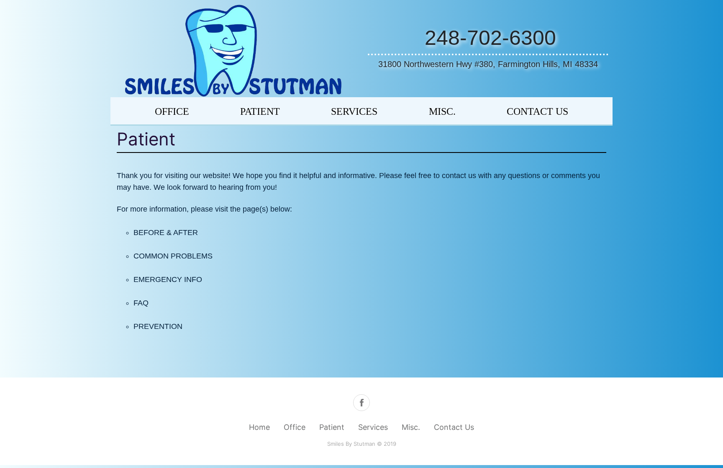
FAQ (141, 303)
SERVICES (354, 111)
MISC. (442, 111)
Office (172, 111)
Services (373, 427)
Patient (331, 427)
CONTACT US (537, 111)
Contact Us (454, 427)
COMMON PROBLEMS (173, 256)
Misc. (411, 427)
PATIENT (260, 111)
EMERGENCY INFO (167, 279)
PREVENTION (157, 326)
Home (259, 427)
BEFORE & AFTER (165, 232)
